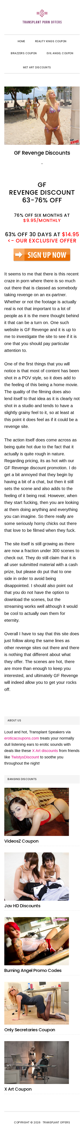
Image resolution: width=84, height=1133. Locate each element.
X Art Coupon (17, 1089)
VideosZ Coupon (21, 841)
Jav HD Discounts (22, 906)
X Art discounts (45, 751)
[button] (61, 63)
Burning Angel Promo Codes (33, 970)
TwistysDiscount (25, 757)
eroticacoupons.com (21, 738)
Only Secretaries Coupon (29, 1030)
